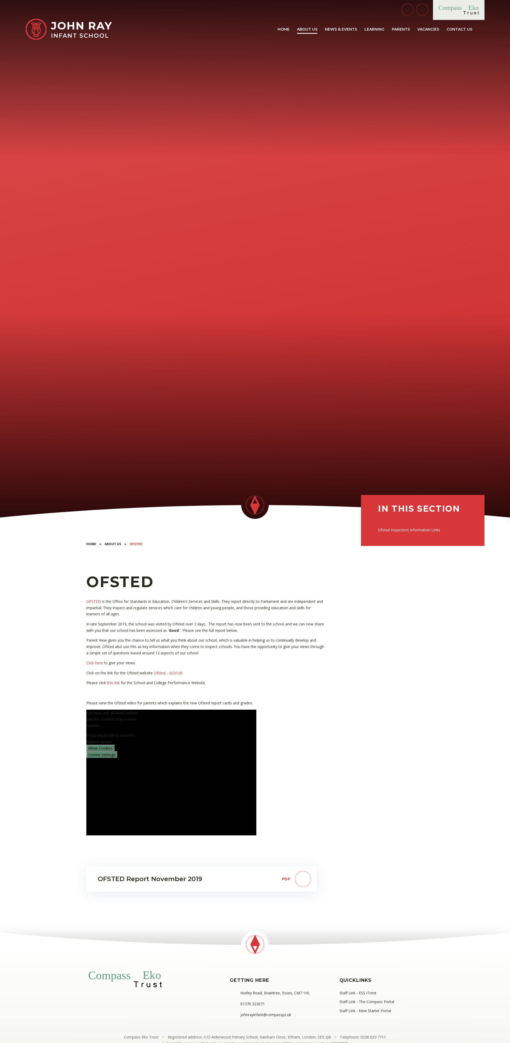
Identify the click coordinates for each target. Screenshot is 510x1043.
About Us (113, 544)
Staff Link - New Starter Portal (365, 1010)
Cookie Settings (101, 754)
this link (113, 682)
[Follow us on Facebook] (407, 9)
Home (91, 544)
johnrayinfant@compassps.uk (265, 1014)
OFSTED (93, 601)
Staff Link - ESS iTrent (357, 992)
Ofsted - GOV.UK (168, 672)
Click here (94, 662)
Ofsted (136, 544)
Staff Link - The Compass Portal (366, 1001)
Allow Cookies (100, 748)
